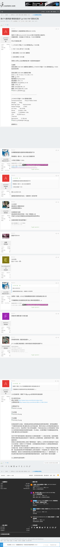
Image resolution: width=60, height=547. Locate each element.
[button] (2, 11)
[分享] (56, 29)
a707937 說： (16, 285)
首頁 (54, 475)
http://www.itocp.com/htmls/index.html (30, 400)
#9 (58, 337)
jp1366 (22, 21)
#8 (58, 313)
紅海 (26, 21)
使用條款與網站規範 (38, 475)
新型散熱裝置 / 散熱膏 (38, 521)
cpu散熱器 (15, 21)
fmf (19, 21)
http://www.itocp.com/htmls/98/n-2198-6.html (33, 402)
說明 (51, 475)
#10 (58, 381)
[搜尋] (58, 11)
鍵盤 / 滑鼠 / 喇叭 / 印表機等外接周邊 (41, 497)
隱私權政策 (46, 475)
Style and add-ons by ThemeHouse (35, 539)
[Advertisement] (30, 137)
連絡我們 (31, 475)
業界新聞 (35, 513)
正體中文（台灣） (10, 475)
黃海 (30, 21)
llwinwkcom (26, 488)
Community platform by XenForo (14, 539)
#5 (58, 233)
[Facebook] (58, 540)
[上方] (56, 475)
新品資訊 (35, 505)
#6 (58, 257)
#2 (58, 150)
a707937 (3, 21)
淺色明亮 (3, 475)
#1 (58, 29)
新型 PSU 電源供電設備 (38, 489)
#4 (58, 202)
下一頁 (6, 24)
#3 (58, 175)
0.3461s (19, 540)
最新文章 (35, 482)
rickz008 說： (16, 178)
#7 (58, 283)
